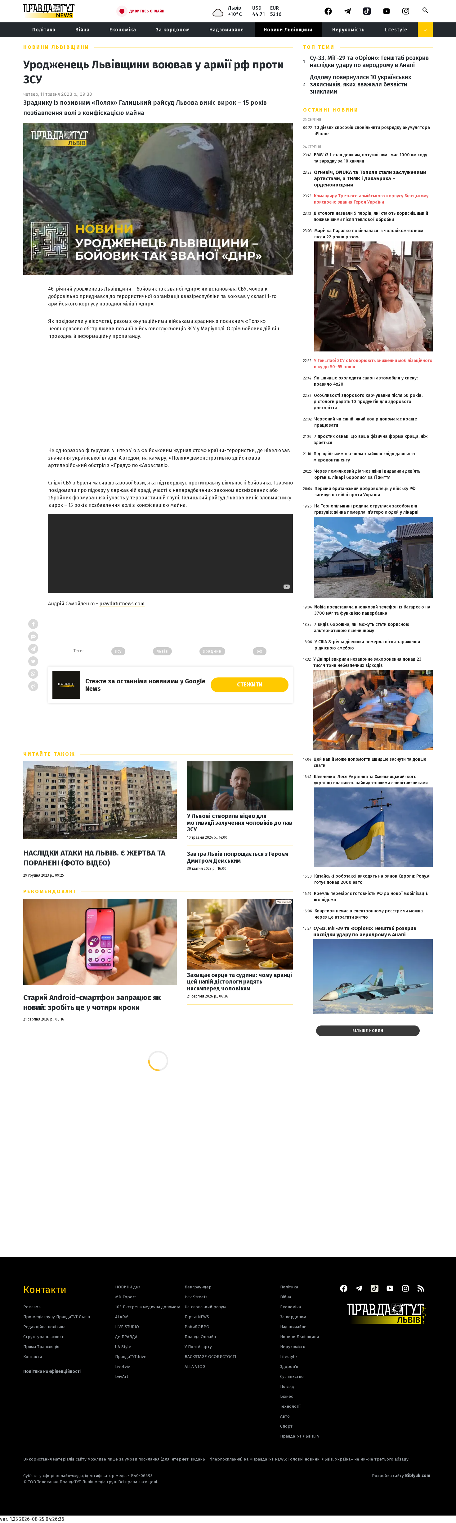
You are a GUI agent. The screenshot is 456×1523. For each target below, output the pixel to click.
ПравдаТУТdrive (130, 1356)
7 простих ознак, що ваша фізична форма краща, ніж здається (370, 439)
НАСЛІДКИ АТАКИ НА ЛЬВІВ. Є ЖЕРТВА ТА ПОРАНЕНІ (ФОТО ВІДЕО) (94, 858)
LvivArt (121, 1376)
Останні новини (331, 110)
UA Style (123, 1346)
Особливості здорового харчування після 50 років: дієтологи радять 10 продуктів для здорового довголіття (368, 402)
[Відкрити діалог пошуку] (425, 10)
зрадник (212, 651)
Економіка (123, 30)
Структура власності (44, 1336)
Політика (44, 30)
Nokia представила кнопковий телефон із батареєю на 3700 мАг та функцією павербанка (372, 610)
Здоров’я (289, 1366)
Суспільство (292, 1376)
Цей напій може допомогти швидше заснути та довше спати (370, 762)
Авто (285, 1416)
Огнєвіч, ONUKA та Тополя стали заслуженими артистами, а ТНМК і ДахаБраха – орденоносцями (370, 178)
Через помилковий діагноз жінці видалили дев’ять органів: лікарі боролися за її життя (367, 474)
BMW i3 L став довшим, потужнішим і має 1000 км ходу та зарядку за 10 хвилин (370, 158)
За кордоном (173, 30)
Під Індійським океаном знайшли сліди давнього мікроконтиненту (364, 457)
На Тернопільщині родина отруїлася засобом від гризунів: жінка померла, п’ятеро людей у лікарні (366, 509)
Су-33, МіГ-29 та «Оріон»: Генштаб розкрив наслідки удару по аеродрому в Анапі (369, 61)
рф (260, 651)
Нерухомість (348, 30)
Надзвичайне (226, 30)
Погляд (287, 1386)
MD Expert (125, 1297)
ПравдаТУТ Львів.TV (300, 1436)
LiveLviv (122, 1366)
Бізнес (286, 1396)
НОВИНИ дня (128, 1287)
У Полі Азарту (198, 1346)
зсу (118, 651)
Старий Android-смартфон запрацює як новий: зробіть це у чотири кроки (92, 1002)
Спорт (286, 1426)
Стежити (249, 684)
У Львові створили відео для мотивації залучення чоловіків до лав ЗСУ (240, 823)
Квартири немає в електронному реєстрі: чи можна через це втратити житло (369, 914)
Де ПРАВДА (126, 1336)
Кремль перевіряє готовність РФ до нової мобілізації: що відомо (371, 896)
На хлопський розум (205, 1307)
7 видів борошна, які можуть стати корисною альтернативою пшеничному (361, 627)
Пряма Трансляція (41, 1346)
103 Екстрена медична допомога (147, 1307)
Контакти (44, 1289)
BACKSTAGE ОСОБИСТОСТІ (210, 1356)
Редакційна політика (44, 1326)
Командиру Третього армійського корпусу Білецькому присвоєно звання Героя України (371, 199)
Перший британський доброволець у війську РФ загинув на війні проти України (365, 492)
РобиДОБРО (197, 1326)
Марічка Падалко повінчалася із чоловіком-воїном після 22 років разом (368, 234)
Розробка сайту (401, 1475)
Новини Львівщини (288, 30)
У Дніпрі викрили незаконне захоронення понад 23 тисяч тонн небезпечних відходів (367, 662)
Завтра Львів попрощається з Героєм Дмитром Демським (237, 857)
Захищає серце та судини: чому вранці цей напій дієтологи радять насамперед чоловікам (239, 982)
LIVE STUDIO (127, 1326)
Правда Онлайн (200, 1336)
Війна (82, 30)
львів (162, 651)
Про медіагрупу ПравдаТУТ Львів (56, 1316)
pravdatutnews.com (122, 604)
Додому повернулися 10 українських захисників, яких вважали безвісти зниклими (360, 84)
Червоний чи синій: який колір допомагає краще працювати (365, 422)
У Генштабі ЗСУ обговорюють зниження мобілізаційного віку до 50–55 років (373, 363)
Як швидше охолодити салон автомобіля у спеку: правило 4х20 (366, 381)
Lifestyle (396, 30)
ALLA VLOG (195, 1366)
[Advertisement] (170, 386)
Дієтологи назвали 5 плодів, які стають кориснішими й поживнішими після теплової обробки (371, 216)
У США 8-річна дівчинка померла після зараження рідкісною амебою (367, 645)
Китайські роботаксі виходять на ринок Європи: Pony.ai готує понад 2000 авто (372, 879)
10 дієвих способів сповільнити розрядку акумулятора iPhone (372, 130)
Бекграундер (198, 1287)
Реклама (32, 1307)
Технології (290, 1406)
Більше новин (367, 1031)
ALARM (121, 1316)
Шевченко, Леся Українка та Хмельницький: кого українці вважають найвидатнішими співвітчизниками (371, 780)
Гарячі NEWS (197, 1316)
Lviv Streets (196, 1297)
